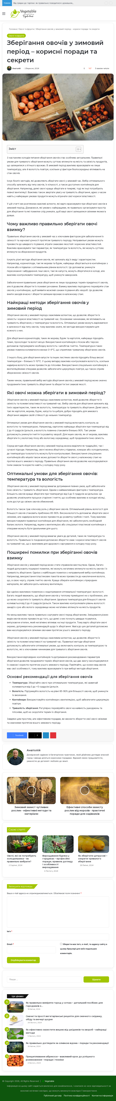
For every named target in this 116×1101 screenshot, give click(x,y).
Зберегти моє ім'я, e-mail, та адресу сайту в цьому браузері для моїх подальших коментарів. (83, 948)
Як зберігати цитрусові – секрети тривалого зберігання (92, 858)
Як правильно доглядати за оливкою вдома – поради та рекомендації (67, 1043)
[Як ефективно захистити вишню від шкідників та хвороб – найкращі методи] (15, 1034)
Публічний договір (53, 1095)
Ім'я (9, 931)
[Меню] (3, 14)
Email (10, 944)
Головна (12, 29)
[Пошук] (112, 14)
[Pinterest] (53, 735)
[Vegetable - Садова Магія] (23, 13)
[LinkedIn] (46, 735)
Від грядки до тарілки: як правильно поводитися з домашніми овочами (48, 3)
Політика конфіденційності (77, 1095)
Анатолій (16, 68)
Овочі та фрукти (26, 29)
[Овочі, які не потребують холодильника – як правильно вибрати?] (22, 844)
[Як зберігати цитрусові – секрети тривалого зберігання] (93, 844)
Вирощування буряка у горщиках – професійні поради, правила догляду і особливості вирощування (57, 861)
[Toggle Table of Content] (77, 149)
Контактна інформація (102, 1095)
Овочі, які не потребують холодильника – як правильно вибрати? (21, 858)
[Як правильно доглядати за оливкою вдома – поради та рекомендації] (15, 1047)
